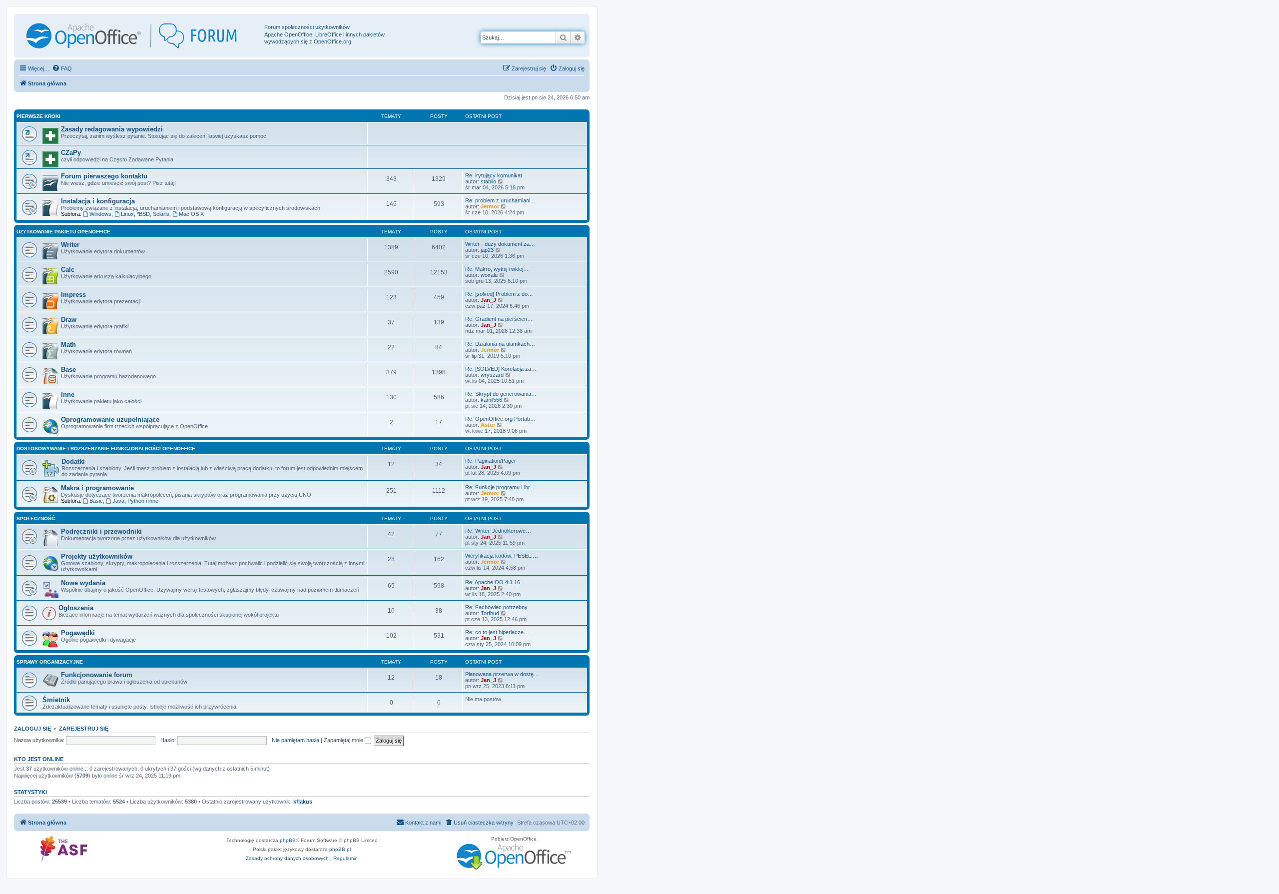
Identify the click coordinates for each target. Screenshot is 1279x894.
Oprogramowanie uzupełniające (110, 419)
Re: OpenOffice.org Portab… (500, 419)
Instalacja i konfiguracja (98, 201)
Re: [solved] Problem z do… (499, 294)
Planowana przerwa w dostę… (502, 674)
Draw (68, 319)
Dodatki (73, 461)
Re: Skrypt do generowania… (501, 394)
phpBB (288, 840)
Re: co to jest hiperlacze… (497, 632)
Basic (96, 501)
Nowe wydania (83, 583)
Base (68, 369)
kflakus (302, 802)
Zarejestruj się (83, 729)
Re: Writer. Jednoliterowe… (498, 531)
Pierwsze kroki (38, 116)
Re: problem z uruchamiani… (500, 200)
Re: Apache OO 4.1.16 (492, 582)
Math (68, 344)
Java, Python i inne (135, 501)
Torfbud (490, 613)
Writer (70, 244)
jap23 (487, 250)
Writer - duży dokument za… (500, 244)
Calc (67, 269)
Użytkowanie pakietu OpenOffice (63, 231)
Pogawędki (78, 633)
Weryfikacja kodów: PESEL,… (501, 556)
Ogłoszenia (75, 608)
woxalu (489, 275)
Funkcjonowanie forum (96, 675)
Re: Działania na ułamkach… (500, 344)
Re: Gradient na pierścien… (499, 319)
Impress (73, 294)
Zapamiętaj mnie (344, 740)
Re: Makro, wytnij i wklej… (497, 269)
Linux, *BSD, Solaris (145, 214)
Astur (488, 425)
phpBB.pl (340, 849)
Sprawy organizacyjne (49, 662)
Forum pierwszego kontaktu (104, 176)
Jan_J (488, 300)
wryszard (492, 375)
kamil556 (491, 400)
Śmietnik (56, 700)
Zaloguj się (32, 729)
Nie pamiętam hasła (295, 740)
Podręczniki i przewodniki (101, 531)
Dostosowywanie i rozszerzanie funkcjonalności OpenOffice (105, 448)
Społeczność (35, 518)
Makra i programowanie (97, 488)
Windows (100, 214)
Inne (67, 394)
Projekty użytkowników (96, 556)
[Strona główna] (140, 35)
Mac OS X (191, 214)
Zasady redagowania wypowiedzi (112, 129)
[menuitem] (62, 68)
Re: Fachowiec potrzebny (496, 607)
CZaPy (71, 152)
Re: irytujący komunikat (493, 175)
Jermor (490, 206)
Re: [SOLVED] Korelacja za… (501, 369)
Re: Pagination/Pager (490, 461)
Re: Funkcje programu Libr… (500, 487)
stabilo (488, 181)
